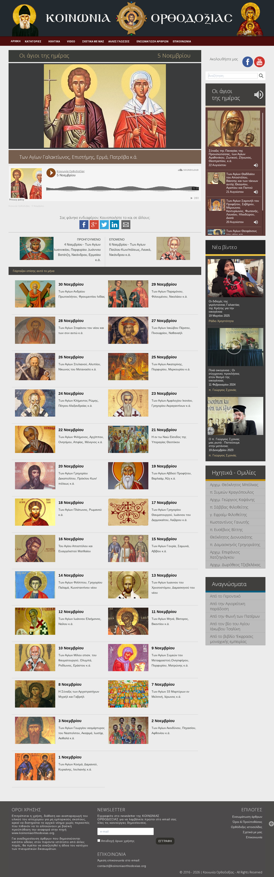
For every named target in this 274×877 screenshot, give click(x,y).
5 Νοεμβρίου (38, 206)
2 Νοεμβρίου (163, 721)
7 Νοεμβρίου (163, 684)
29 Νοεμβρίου (164, 284)
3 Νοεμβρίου (69, 721)
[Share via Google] (94, 224)
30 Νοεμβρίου (70, 284)
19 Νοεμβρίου (164, 466)
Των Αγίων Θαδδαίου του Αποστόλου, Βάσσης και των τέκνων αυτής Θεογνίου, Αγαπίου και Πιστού (242, 180)
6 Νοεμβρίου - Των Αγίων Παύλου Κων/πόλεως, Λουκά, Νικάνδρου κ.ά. (130, 250)
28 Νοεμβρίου (70, 321)
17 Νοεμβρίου (164, 502)
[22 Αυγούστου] (234, 129)
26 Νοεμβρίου (70, 357)
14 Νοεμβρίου (70, 575)
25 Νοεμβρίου (164, 357)
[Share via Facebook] (83, 224)
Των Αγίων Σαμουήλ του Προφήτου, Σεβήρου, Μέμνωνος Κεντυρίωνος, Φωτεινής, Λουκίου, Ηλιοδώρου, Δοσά (242, 209)
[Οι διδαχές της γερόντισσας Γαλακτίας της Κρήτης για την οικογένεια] (235, 278)
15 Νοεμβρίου (164, 539)
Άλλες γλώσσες (119, 41)
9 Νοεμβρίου (163, 648)
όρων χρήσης (125, 841)
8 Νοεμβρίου (69, 684)
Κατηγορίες (33, 41)
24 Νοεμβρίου (70, 393)
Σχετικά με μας (93, 41)
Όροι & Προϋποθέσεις (247, 822)
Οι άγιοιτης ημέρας (226, 94)
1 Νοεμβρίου (69, 757)
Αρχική (16, 41)
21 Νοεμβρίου (164, 430)
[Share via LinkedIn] (114, 224)
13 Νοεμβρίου (164, 575)
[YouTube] (259, 61)
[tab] (235, 484)
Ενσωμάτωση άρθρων (152, 41)
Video (71, 41)
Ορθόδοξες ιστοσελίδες (246, 827)
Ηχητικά (54, 41)
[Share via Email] (125, 224)
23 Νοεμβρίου (164, 393)
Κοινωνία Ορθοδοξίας (19, 206)
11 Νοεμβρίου (164, 612)
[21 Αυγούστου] (216, 178)
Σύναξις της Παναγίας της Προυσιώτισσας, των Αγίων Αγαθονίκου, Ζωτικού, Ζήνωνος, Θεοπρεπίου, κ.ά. (230, 156)
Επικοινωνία (182, 41)
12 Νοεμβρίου (70, 612)
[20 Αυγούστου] (216, 205)
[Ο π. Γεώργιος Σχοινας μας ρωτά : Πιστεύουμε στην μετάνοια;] (235, 416)
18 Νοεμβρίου (70, 502)
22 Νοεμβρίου (70, 430)
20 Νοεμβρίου (70, 466)
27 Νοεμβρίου (164, 321)
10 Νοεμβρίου (70, 648)
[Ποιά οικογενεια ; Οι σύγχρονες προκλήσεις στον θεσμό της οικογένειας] (235, 347)
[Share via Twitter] (104, 224)
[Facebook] (247, 61)
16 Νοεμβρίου (70, 539)
